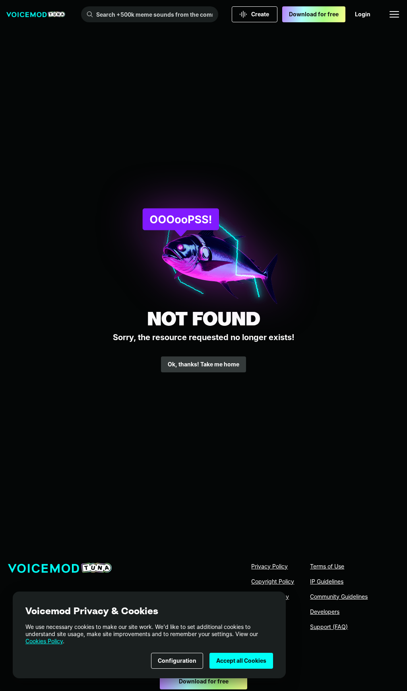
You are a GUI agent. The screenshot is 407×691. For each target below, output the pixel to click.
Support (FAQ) (329, 626)
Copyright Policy (272, 581)
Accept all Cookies (241, 660)
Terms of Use (327, 566)
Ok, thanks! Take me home (203, 364)
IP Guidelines (326, 581)
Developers (324, 611)
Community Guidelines (339, 596)
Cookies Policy (44, 641)
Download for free (314, 14)
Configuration (177, 660)
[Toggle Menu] (394, 14)
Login (362, 14)
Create (260, 14)
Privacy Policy (269, 566)
